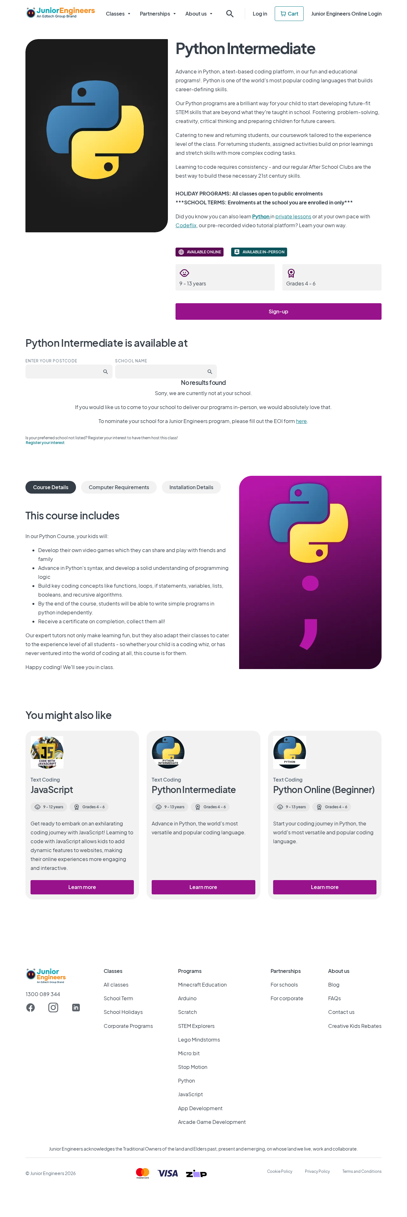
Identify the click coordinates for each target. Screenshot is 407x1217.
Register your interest (45, 442)
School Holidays (123, 1011)
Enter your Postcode (51, 361)
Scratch (187, 1011)
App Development (200, 1108)
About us (196, 13)
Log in (260, 13)
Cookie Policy (279, 1171)
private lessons (293, 216)
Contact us (341, 1011)
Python (186, 1080)
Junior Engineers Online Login (346, 13)
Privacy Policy (317, 1171)
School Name (131, 361)
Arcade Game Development (212, 1121)
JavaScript (190, 1094)
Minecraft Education (202, 984)
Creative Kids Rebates (355, 1025)
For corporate (287, 998)
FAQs (334, 998)
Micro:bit (189, 1053)
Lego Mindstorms (199, 1039)
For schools (284, 984)
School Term (118, 998)
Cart (293, 13)
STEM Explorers (196, 1025)
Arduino (187, 998)
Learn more (82, 887)
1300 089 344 (43, 994)
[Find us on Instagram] (53, 1007)
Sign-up (278, 311)
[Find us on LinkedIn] (76, 1007)
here (301, 421)
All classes (116, 984)
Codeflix (186, 225)
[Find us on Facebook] (30, 1007)
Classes (115, 13)
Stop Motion (192, 1066)
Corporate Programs (128, 1025)
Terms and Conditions (362, 1171)
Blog (334, 984)
